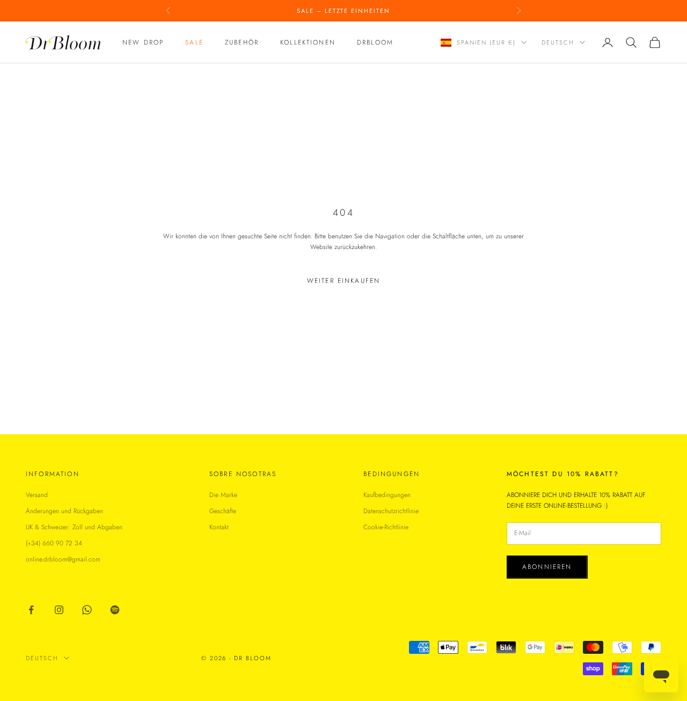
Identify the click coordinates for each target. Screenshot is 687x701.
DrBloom (375, 42)
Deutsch (558, 42)
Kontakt (219, 527)
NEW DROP (143, 42)
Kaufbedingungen (387, 495)
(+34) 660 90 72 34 (54, 543)
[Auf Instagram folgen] (59, 609)
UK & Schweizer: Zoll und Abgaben (74, 527)
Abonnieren (547, 567)
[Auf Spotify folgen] (114, 609)
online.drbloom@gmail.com (63, 559)
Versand (37, 495)
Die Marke (223, 495)
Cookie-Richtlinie (385, 527)
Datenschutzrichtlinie (391, 511)
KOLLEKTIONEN (307, 42)
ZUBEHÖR (242, 42)
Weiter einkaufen (344, 281)
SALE (194, 42)
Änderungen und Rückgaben (64, 511)
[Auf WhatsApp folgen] (87, 609)
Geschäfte (222, 511)
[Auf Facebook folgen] (31, 609)
